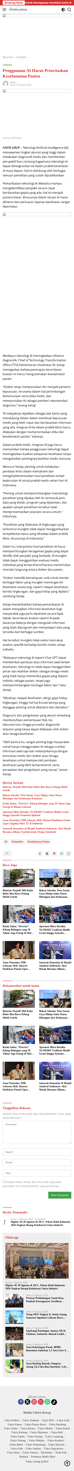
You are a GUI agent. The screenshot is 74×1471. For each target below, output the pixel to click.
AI (5, 841)
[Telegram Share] (61, 853)
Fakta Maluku (37, 1440)
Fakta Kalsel (63, 1428)
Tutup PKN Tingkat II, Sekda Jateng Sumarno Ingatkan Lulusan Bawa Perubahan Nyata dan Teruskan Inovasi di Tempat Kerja (46, 1316)
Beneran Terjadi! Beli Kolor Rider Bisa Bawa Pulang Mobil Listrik (35, 789)
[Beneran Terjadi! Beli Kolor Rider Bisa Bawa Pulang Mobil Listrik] (19, 878)
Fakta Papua (15, 1424)
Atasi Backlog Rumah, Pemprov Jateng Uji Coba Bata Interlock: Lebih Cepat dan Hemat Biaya (47, 1365)
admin (13, 82)
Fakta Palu (17, 1448)
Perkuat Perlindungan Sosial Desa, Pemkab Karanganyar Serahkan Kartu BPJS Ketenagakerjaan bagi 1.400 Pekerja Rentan (45, 1300)
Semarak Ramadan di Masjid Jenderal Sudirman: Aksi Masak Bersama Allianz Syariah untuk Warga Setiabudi (37, 830)
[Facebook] (21, 1402)
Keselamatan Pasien (38, 841)
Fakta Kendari (56, 1440)
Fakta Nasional (30, 1420)
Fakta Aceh (63, 1420)
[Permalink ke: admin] (5, 83)
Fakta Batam (28, 1428)
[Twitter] (27, 1402)
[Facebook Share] (40, 853)
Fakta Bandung (57, 1424)
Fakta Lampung (54, 1436)
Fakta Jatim (11, 1428)
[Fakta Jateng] (17, 9)
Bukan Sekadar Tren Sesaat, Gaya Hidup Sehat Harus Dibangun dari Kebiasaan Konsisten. (32, 797)
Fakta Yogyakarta (53, 1448)
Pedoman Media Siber (43, 1456)
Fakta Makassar (39, 1432)
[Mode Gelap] (63, 10)
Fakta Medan (45, 1428)
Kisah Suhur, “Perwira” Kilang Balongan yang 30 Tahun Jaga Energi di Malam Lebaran (37, 805)
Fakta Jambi (18, 1436)
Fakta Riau (13, 1452)
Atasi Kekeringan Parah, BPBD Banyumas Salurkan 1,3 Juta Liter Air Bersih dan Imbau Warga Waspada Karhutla (47, 1349)
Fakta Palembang (35, 1444)
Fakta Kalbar (11, 1420)
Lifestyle (7, 64)
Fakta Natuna (30, 1452)
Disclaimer (46, 1452)
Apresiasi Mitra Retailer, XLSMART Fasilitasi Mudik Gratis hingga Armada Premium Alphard (36, 814)
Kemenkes (17, 841)
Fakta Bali (57, 1432)
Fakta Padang (18, 1440)
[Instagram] (34, 1402)
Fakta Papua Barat (35, 1424)
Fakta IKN (48, 1420)
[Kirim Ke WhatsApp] (68, 853)
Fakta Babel (16, 1444)
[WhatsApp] (47, 1402)
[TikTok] (54, 1402)
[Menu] (5, 9)
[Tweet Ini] (47, 853)
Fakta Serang (35, 1436)
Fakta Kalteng (19, 1432)
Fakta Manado (56, 1444)
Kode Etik (61, 1452)
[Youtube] (41, 1402)
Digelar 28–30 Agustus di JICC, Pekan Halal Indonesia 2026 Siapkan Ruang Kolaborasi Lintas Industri (40, 1223)
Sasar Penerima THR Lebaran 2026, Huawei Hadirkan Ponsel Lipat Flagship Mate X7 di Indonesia (36, 822)
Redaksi (23, 1456)
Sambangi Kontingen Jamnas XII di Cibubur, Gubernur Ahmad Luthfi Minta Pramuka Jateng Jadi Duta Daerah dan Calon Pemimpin (45, 1332)
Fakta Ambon (33, 1448)
